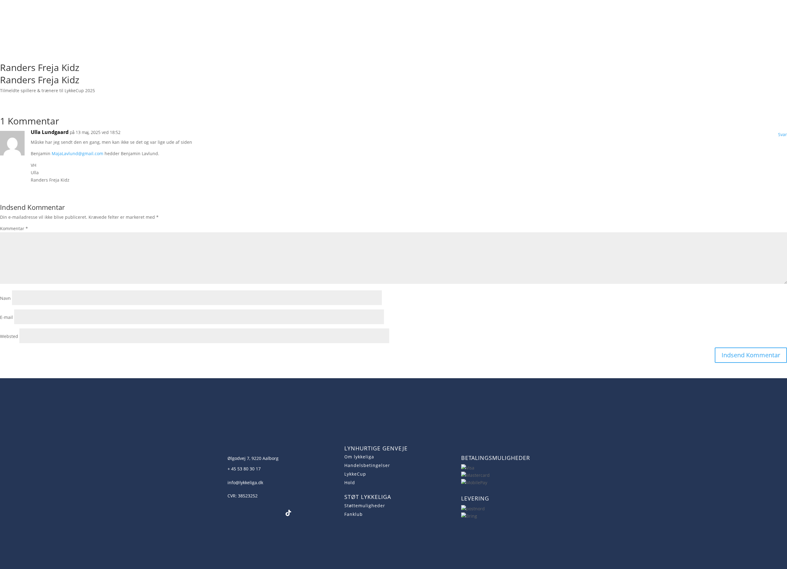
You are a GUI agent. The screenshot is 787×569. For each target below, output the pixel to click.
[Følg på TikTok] (288, 513)
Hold (349, 482)
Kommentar (14, 228)
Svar (782, 134)
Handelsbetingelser (367, 465)
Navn (5, 298)
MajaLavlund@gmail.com (77, 153)
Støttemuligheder (364, 505)
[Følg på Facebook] (229, 513)
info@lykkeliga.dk (245, 482)
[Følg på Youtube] (259, 513)
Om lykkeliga (359, 457)
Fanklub (353, 514)
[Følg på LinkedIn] (273, 513)
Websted (9, 336)
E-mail (6, 317)
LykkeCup (355, 474)
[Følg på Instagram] (244, 513)
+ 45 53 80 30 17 (244, 469)
